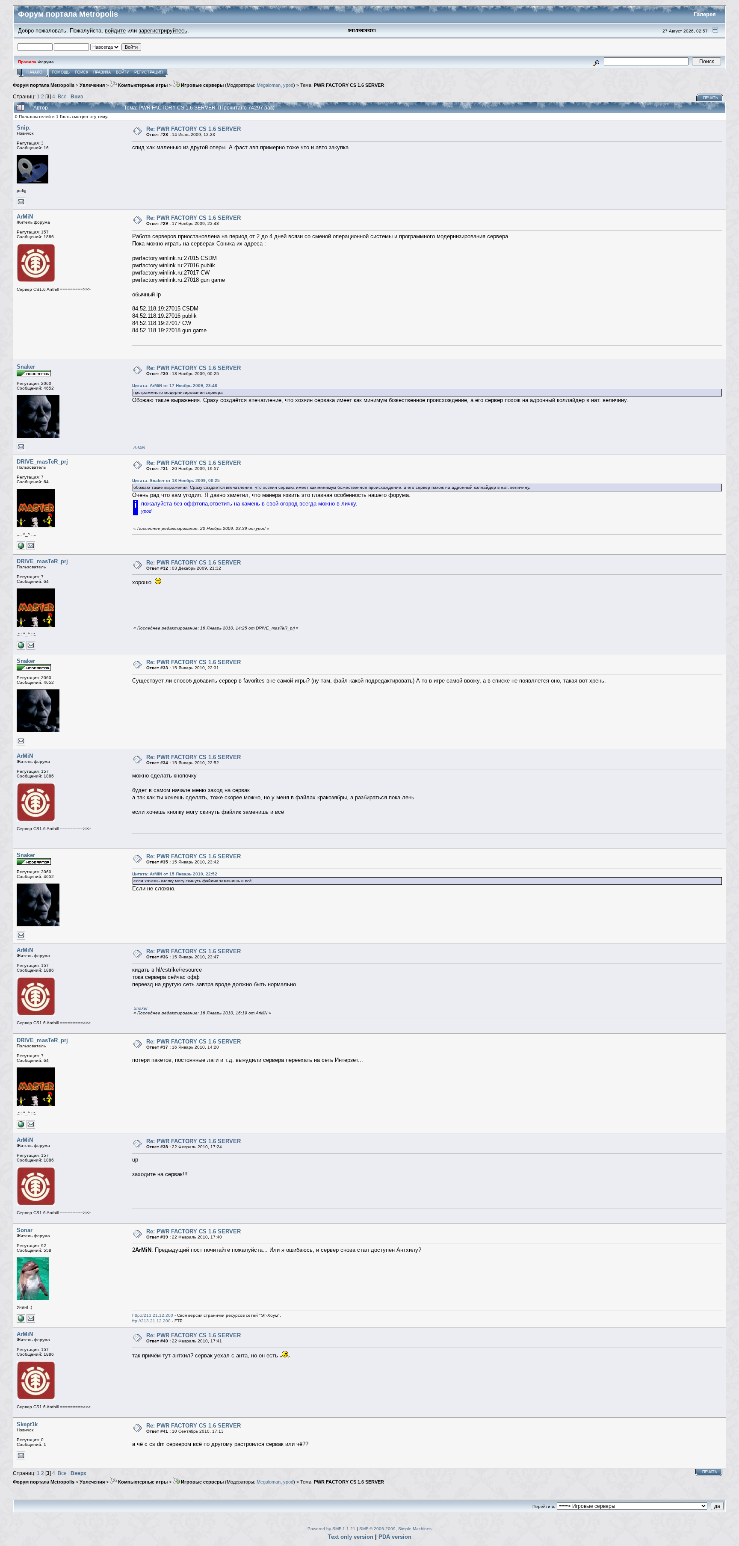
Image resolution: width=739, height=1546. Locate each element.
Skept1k (27, 1424)
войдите (115, 30)
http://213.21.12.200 (152, 1315)
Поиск (81, 72)
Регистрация (148, 72)
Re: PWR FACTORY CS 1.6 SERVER (193, 129)
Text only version (350, 1537)
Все (62, 96)
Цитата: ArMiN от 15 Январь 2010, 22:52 (174, 874)
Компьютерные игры (142, 85)
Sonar (25, 1230)
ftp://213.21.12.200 (151, 1320)
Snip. (24, 127)
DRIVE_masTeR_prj (42, 461)
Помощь (61, 72)
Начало (34, 72)
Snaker (26, 367)
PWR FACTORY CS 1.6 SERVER (349, 85)
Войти (122, 72)
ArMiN (25, 216)
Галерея (705, 14)
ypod (288, 85)
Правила (102, 72)
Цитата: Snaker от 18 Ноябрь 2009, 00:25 (176, 480)
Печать (710, 98)
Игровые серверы (202, 85)
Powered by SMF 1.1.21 (331, 1528)
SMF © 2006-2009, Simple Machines (395, 1528)
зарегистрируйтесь (163, 30)
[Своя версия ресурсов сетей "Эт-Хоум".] (21, 1321)
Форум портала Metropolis (43, 85)
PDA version (394, 1537)
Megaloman (269, 85)
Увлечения (92, 85)
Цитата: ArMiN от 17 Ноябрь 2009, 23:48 (174, 385)
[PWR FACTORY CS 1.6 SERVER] (21, 548)
